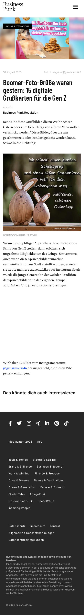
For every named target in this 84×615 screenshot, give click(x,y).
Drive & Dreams (19, 480)
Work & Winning (19, 473)
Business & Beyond (49, 466)
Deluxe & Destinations (17, 26)
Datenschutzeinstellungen (26, 539)
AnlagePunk (38, 494)
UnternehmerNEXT (21, 501)
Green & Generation (22, 487)
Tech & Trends (18, 459)
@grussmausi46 (15, 368)
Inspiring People (19, 508)
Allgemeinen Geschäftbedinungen (31, 532)
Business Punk (13, 6)
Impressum (37, 526)
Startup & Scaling (44, 459)
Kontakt (55, 526)
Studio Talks (17, 494)
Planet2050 (46, 501)
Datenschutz (17, 526)
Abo (39, 441)
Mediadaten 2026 (20, 441)
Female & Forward (52, 487)
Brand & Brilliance (20, 466)
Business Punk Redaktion (20, 112)
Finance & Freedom (47, 473)
